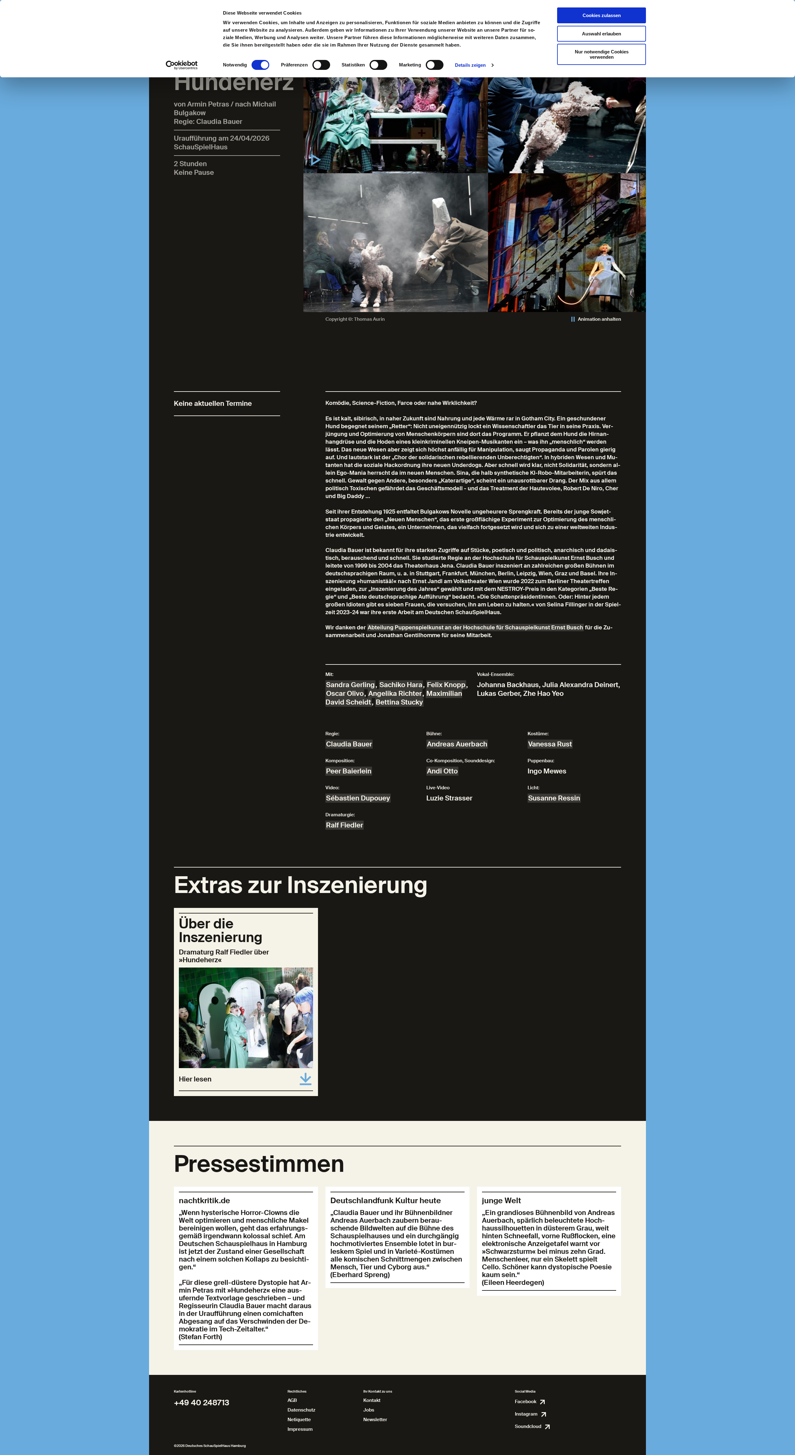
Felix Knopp (446, 684)
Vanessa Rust (550, 744)
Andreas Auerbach (457, 744)
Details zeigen (470, 65)
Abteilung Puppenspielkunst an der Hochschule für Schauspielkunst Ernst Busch (475, 627)
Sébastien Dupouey (358, 798)
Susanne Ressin (554, 798)
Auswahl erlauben (601, 33)
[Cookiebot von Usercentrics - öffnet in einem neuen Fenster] (182, 65)
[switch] (321, 65)
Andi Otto (442, 771)
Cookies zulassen (602, 15)
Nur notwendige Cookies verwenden (602, 54)
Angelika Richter (395, 693)
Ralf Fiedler (344, 825)
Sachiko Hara (400, 684)
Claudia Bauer (349, 744)
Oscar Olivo (345, 693)
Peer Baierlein (348, 771)
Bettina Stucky (399, 702)
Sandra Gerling (350, 684)
